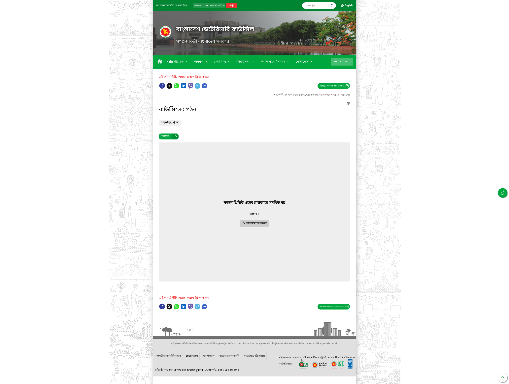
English (349, 5)
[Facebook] (162, 88)
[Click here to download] (175, 136)
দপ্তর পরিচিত (175, 62)
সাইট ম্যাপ (192, 356)
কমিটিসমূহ (243, 62)
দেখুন (231, 5)
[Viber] (190, 86)
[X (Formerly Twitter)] (169, 88)
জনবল (199, 62)
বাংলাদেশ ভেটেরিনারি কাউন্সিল (215, 30)
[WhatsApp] (177, 88)
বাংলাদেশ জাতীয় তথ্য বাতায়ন (171, 5)
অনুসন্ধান (332, 5)
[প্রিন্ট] (348, 104)
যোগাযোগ (303, 62)
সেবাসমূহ (220, 62)
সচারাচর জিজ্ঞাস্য (254, 356)
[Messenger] (204, 88)
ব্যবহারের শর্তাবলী (229, 356)
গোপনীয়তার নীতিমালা (168, 356)
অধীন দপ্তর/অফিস (273, 62)
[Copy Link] (197, 88)
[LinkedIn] (184, 88)
